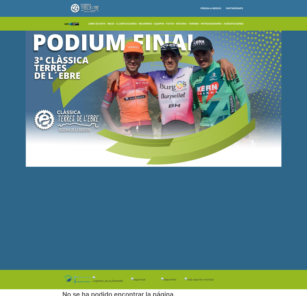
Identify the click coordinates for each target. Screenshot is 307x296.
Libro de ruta (97, 23)
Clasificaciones (126, 23)
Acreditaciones (233, 23)
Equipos (159, 23)
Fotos (170, 23)
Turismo (194, 23)
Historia (181, 23)
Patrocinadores (211, 23)
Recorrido (145, 23)
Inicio (110, 23)
